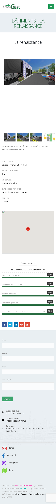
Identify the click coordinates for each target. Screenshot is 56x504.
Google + (21, 324)
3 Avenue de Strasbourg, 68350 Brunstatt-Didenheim (25, 429)
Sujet (4, 366)
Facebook (4, 324)
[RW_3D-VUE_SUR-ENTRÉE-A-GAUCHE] (29, 72)
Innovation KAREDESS (23, 485)
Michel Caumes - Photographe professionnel (33, 494)
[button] (28, 229)
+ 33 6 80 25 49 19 (15, 413)
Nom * (4, 340)
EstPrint (23, 488)
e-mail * (5, 353)
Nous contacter (28, 263)
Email (27, 324)
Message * (6, 379)
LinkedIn (16, 324)
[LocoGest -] (11, 6)
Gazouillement (10, 324)
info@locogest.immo (16, 420)
